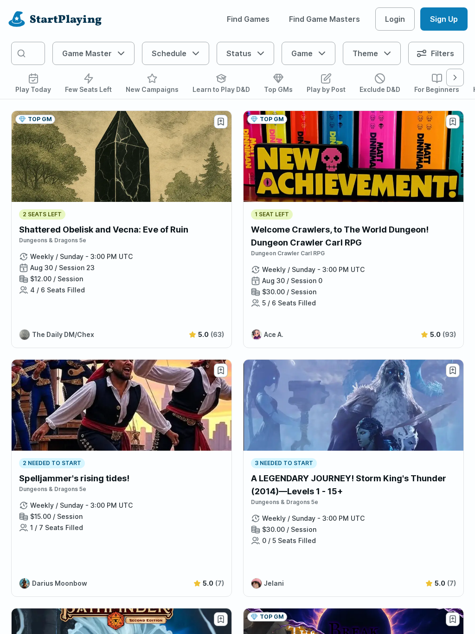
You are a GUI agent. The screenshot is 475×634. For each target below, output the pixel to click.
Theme (365, 53)
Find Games (248, 19)
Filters (442, 53)
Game (302, 53)
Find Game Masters (324, 19)
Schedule (169, 53)
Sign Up (444, 19)
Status (238, 53)
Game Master (87, 53)
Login (395, 19)
